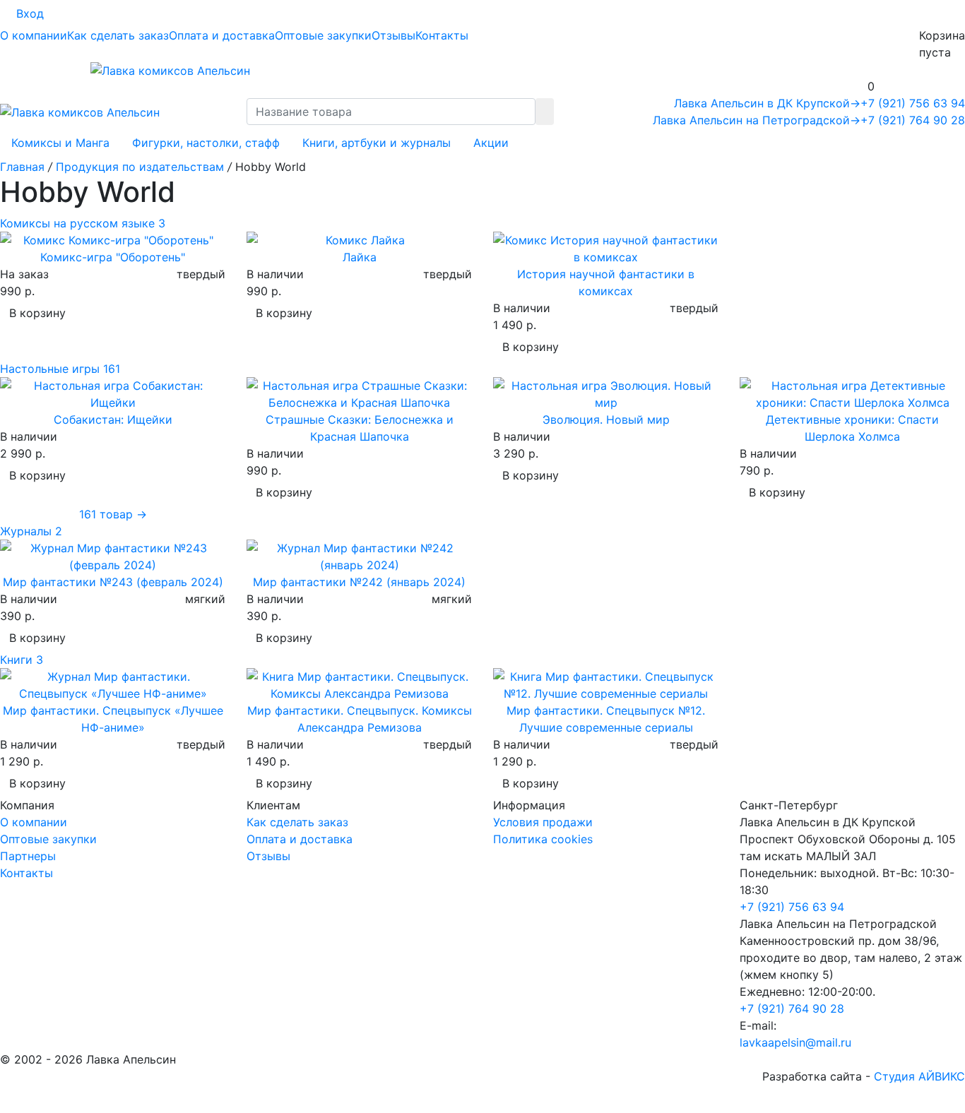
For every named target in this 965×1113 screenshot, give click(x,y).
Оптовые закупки (323, 35)
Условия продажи (543, 822)
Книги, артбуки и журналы (376, 143)
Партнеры (28, 856)
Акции (491, 143)
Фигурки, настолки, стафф (206, 143)
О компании (33, 35)
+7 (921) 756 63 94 (912, 103)
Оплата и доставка (222, 35)
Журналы (31, 531)
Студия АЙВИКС (919, 1076)
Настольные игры (60, 369)
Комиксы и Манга (60, 143)
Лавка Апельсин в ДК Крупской (767, 103)
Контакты (441, 35)
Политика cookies (543, 839)
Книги (21, 660)
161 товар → (113, 514)
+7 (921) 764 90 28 (912, 120)
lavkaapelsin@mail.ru (795, 1042)
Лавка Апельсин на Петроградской (756, 120)
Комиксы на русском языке (82, 223)
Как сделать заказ (118, 35)
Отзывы (393, 35)
